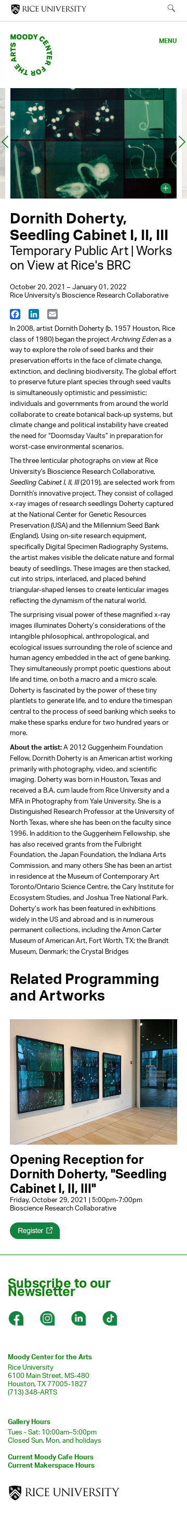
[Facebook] (15, 313)
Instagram (47, 1319)
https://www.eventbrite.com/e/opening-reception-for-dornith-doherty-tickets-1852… (35, 1230)
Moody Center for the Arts (50, 1357)
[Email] (52, 313)
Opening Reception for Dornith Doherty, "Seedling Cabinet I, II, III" (88, 1173)
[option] (93, 145)
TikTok (109, 1319)
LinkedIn (78, 1319)
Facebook (15, 1319)
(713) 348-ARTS (32, 1392)
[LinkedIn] (34, 313)
